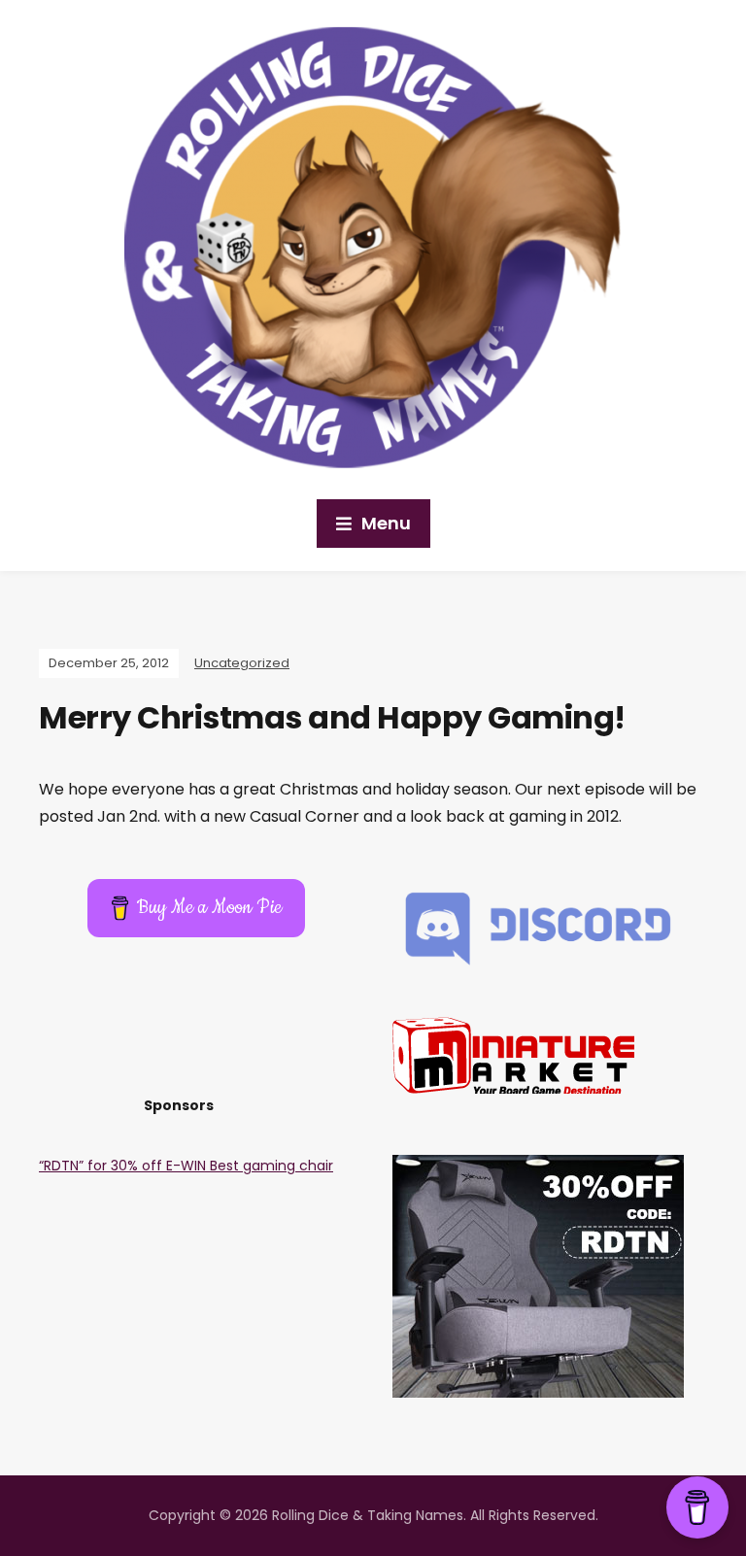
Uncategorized (241, 663)
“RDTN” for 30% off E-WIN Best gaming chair (186, 1165)
